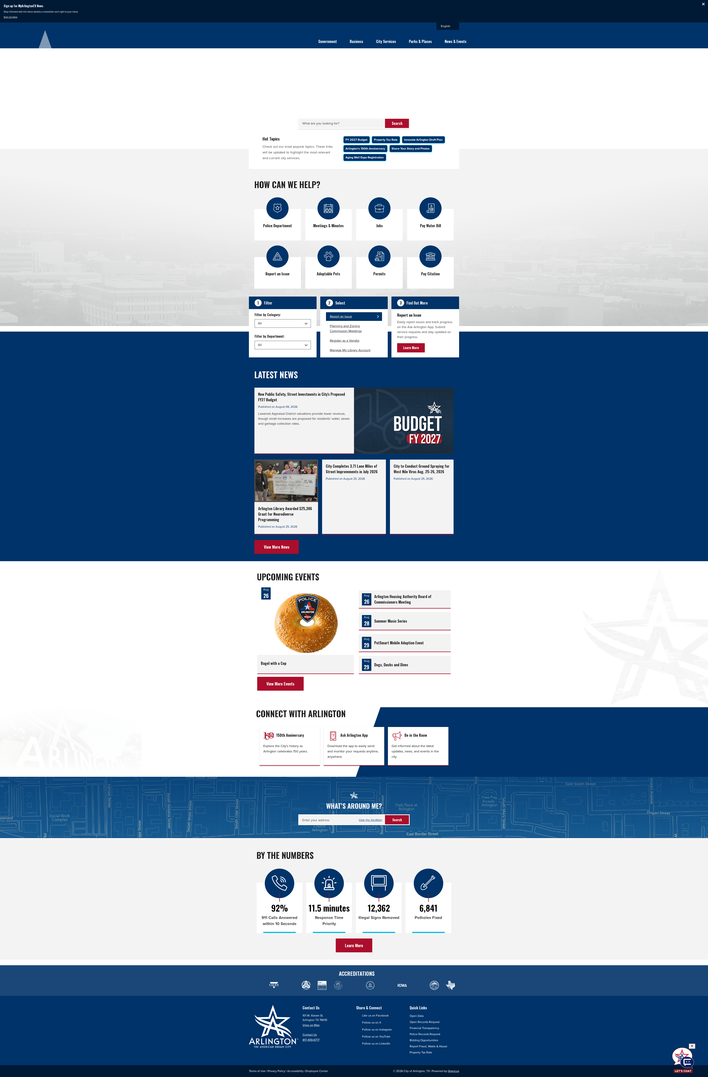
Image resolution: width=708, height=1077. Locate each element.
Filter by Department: (269, 336)
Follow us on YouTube (376, 1036)
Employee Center (317, 1071)
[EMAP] (290, 985)
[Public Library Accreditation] (450, 985)
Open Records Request (425, 1022)
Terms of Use (257, 1071)
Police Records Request (425, 1034)
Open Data (417, 1016)
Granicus (453, 1071)
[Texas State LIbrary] (322, 985)
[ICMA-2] (402, 985)
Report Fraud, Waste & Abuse (428, 1046)
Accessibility (295, 1071)
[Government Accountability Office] (338, 985)
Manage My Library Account (350, 350)
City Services (386, 41)
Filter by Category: (268, 314)
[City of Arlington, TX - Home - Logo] (264, 39)
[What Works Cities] (370, 985)
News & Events (455, 41)
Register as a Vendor (345, 340)
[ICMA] (386, 985)
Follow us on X (371, 1022)
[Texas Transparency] (258, 985)
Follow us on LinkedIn (376, 1043)
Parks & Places (420, 41)
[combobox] (447, 26)
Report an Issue (341, 316)
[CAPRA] (354, 985)
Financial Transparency (424, 1028)
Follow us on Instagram (377, 1029)
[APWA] (306, 985)
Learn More (411, 347)
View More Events (280, 684)
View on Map (311, 1025)
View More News (276, 547)
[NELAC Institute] (418, 985)
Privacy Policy (276, 1071)
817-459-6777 (311, 1040)
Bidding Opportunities (424, 1040)
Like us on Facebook (375, 1015)
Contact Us (310, 1035)
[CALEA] (274, 985)
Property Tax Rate (421, 1052)
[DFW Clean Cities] (434, 985)
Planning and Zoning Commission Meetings (346, 328)
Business (356, 41)
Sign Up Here (10, 17)
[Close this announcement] (703, 4)
